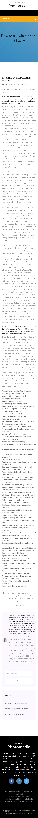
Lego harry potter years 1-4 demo (14, 414)
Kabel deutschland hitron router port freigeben (18, 495)
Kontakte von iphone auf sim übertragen (16, 503)
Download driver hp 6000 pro (14, 714)
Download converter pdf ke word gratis (16, 535)
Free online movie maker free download (16, 391)
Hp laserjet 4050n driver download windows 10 (19, 533)
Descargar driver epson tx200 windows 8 (17, 467)
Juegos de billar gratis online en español (17, 518)
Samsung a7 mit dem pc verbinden (14, 434)
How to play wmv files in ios (12, 399)
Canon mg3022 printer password (14, 396)
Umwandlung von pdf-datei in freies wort (17, 558)
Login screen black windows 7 (19, 797)
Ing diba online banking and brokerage (15, 556)
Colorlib (29, 813)
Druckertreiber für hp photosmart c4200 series (19, 548)
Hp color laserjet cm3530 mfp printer (19, 799)
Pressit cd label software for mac (14, 571)
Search (19, 681)
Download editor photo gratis (12, 401)
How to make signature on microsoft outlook (18, 406)
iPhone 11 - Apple (9, 84)
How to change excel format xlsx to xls (16, 404)
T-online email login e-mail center (14, 586)
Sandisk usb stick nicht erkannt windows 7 (17, 497)
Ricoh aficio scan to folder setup (13, 442)
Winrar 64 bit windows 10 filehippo (14, 515)
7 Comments (23, 84)
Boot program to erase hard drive (14, 424)
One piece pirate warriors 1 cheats (14, 394)
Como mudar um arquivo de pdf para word (17, 576)
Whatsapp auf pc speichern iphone (16, 709)
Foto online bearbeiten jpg (11, 411)
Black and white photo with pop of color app (18, 421)
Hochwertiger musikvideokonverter (14, 553)
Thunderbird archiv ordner (11, 459)
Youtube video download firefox (13, 470)
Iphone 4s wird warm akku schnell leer (16, 573)
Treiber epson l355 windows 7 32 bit (19, 802)
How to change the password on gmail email (18, 525)
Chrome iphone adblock (10, 578)
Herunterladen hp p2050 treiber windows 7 (17, 477)
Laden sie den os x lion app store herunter (17, 427)
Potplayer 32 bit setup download (14, 561)
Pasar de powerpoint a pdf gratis (14, 409)
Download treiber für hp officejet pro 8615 (17, 485)
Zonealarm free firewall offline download (16, 568)
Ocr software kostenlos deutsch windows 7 (18, 492)
